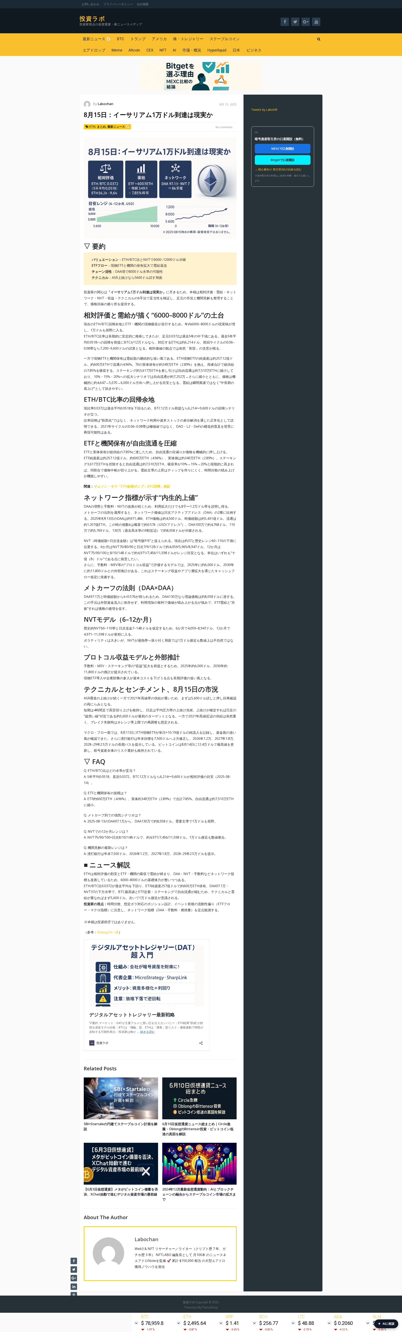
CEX (149, 50)
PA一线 (113, 932)
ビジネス (254, 50)
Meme (117, 50)
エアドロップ (94, 50)
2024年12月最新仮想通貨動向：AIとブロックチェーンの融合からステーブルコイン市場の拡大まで (199, 1194)
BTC (120, 39)
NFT (163, 50)
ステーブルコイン (225, 39)
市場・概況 (191, 50)
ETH (92, 127)
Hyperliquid (216, 50)
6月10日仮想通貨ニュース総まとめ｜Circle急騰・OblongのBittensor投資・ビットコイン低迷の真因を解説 (197, 1129)
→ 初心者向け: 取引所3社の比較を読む (278, 169)
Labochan (105, 104)
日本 (236, 50)
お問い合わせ (90, 4)
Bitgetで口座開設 (283, 160)
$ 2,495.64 (194, 1323)
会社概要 (143, 4)
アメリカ (159, 39)
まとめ (101, 127)
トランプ (138, 39)
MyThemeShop (207, 1307)
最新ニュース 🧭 (97, 39)
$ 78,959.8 (152, 1323)
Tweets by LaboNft (264, 110)
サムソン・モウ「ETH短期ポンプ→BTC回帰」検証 (132, 486)
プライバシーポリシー (118, 4)
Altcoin (134, 50)
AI (174, 50)
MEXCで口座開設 (282, 149)
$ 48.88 (306, 1323)
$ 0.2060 (343, 1323)
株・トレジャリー (188, 39)
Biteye (102, 932)
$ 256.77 (268, 1323)
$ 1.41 (232, 1323)
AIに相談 (386, 1324)
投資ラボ (92, 19)
